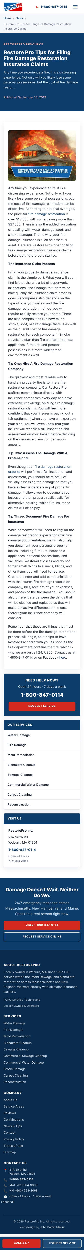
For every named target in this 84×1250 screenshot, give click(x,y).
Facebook (7, 1201)
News (19, 18)
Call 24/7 (21, 1242)
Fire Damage (17, 745)
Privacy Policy (14, 1139)
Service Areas (14, 1106)
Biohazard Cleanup (21, 765)
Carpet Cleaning (20, 794)
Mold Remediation (21, 755)
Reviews (10, 1113)
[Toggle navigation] (75, 7)
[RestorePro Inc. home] (13, 7)
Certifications (14, 1119)
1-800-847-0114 (42, 695)
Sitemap (10, 1152)
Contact (9, 1132)
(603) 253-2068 (26, 1190)
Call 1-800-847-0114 (42, 924)
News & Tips (13, 1126)
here (62, 657)
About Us (10, 1100)
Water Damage (19, 735)
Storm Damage (15, 1069)
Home (7, 18)
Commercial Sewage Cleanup (25, 1056)
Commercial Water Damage (28, 785)
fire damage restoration (46, 214)
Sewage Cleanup (20, 775)
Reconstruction (19, 804)
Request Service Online (42, 936)
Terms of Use (13, 1146)
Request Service (41, 705)
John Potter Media (52, 1227)
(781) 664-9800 (27, 1185)
